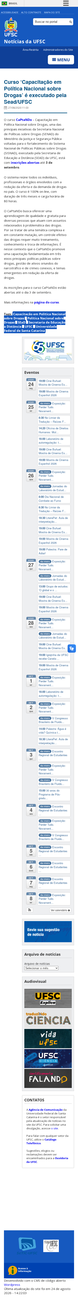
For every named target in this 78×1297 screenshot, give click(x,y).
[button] (29, 910)
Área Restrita (31, 50)
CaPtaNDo (24, 120)
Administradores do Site (58, 50)
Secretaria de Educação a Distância (34, 324)
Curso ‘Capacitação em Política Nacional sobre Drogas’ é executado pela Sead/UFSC (35, 91)
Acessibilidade (9, 12)
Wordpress (12, 1285)
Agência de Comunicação (46, 1110)
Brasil (13, 3)
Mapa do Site (52, 12)
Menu (63, 60)
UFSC (28, 326)
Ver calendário (59, 910)
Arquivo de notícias (37, 964)
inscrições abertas (25, 162)
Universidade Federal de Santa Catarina (30, 328)
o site (54, 1128)
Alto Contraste (31, 12)
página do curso (46, 302)
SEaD (21, 322)
